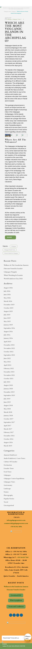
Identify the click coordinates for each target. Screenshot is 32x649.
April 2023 (7, 342)
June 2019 (7, 402)
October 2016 (8, 439)
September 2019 (9, 395)
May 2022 (7, 362)
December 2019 (9, 392)
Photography (8, 495)
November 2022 (9, 348)
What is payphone (16, 600)
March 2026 (8, 301)
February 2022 (9, 368)
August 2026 (8, 288)
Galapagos (14, 11)
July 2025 (7, 315)
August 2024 (8, 331)
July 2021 (7, 382)
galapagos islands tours (9, 250)
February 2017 (9, 432)
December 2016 (9, 436)
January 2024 (8, 338)
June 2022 (7, 358)
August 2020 (8, 385)
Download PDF (16, 595)
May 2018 (7, 409)
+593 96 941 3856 (16, 527)
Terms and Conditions (16, 606)
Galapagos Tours (16, 19)
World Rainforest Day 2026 (13, 279)
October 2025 (8, 308)
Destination (8, 465)
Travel (6, 502)
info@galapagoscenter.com (16, 520)
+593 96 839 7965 (22, 557)
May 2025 (7, 321)
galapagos (13, 246)
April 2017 (7, 426)
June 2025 (7, 318)
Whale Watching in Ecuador (13, 275)
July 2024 (7, 335)
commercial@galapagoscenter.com (16, 523)
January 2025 (8, 325)
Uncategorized (9, 505)
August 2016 (8, 442)
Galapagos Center (7, 11)
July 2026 (7, 291)
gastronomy (8, 485)
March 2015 (8, 446)
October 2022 (8, 352)
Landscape (7, 489)
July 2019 (7, 399)
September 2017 (9, 422)
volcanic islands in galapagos (11, 253)
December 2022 (9, 345)
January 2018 (8, 415)
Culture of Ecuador (10, 462)
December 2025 (9, 305)
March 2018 (8, 412)
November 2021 (9, 375)
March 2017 (8, 429)
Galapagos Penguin (10, 272)
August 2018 (8, 405)
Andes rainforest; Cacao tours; (14, 458)
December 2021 (9, 372)
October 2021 (8, 378)
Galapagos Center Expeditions (14, 478)
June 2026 (7, 294)
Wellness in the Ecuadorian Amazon (16, 265)
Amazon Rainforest (10, 455)
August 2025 (8, 311)
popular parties (9, 499)
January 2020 (8, 389)
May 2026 (7, 298)
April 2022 (7, 365)
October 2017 (8, 419)
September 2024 (9, 328)
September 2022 (9, 355)
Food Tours (7, 472)
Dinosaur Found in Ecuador (13, 268)
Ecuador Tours (9, 468)
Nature (6, 492)
